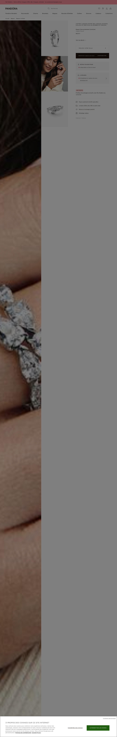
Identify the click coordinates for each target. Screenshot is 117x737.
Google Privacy (36, 732)
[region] (58, 726)
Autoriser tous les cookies (98, 727)
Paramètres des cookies (75, 727)
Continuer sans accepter (109, 718)
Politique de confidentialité (23, 732)
